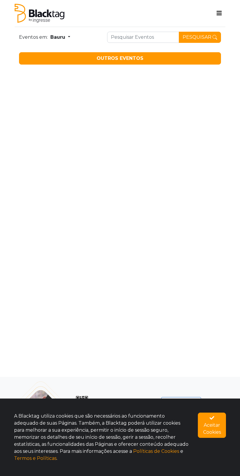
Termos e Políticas (35, 458)
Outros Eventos (120, 58)
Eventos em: (33, 37)
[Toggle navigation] (219, 13)
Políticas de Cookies (156, 451)
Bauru (58, 37)
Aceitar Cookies (212, 428)
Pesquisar (197, 37)
